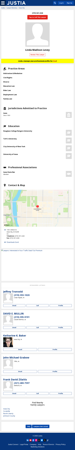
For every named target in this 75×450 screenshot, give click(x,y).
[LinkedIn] (27, 440)
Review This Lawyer (37, 55)
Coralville (6, 411)
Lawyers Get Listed (41, 426)
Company (33, 444)
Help (39, 444)
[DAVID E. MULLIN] (8, 320)
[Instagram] (36, 440)
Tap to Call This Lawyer (37, 17)
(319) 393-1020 (22, 294)
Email (14, 305)
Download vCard (13, 242)
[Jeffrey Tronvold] (8, 298)
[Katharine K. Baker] (8, 342)
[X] (44, 440)
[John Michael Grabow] (8, 364)
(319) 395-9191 (22, 316)
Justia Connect (13, 444)
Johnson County (9, 416)
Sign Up (69, 3)
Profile (60, 305)
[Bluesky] (42, 440)
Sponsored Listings (37, 285)
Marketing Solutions (37, 447)
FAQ (28, 426)
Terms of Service (48, 444)
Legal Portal (24, 444)
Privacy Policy (61, 444)
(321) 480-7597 (22, 382)
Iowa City (22, 8)
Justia (3, 8)
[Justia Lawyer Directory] (16, 3)
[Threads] (39, 440)
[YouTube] (30, 440)
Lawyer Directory (12, 8)
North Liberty (8, 413)
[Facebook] (33, 440)
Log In (61, 3)
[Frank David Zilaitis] (8, 386)
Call (37, 305)
